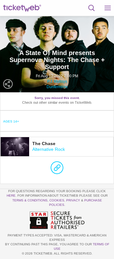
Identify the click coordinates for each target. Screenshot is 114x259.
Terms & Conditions (30, 200)
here (11, 195)
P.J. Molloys (57, 81)
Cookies (56, 200)
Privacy (73, 200)
